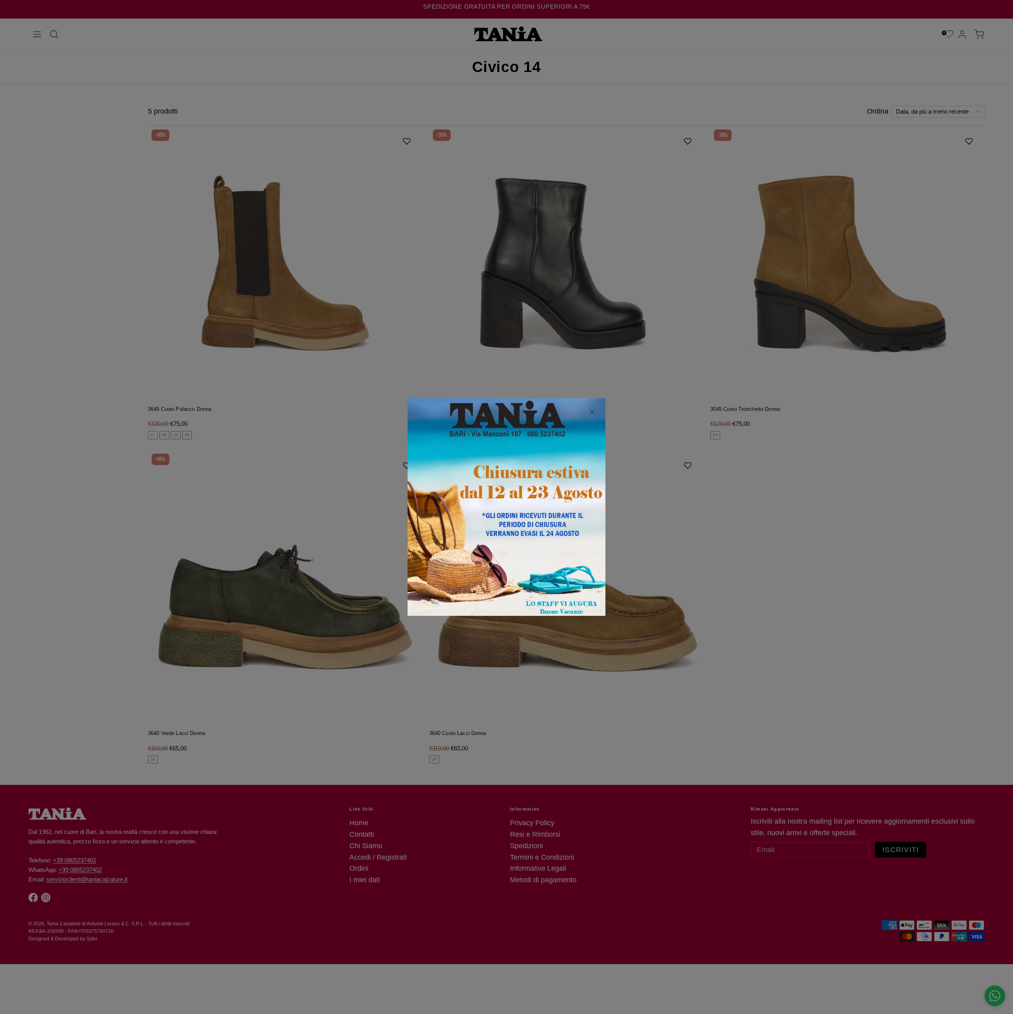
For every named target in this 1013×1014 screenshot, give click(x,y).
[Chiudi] (592, 412)
